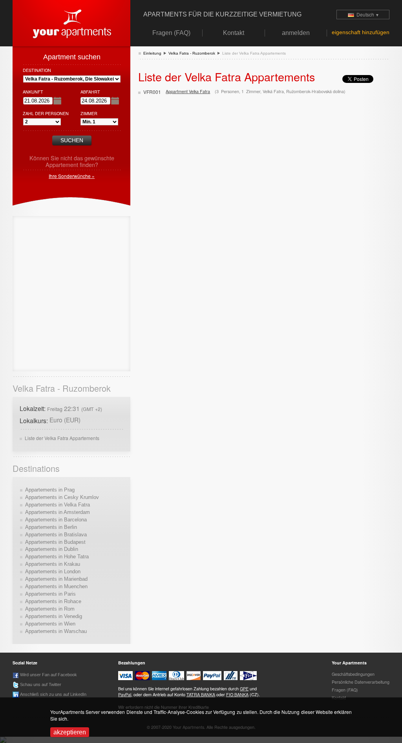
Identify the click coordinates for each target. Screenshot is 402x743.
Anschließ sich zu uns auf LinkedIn (52, 694)
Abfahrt (90, 92)
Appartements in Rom (50, 609)
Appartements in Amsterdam (57, 512)
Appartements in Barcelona (56, 520)
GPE (244, 689)
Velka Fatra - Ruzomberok (191, 53)
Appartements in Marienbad (56, 579)
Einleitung (152, 53)
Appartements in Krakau (52, 564)
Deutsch (366, 14)
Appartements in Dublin (51, 549)
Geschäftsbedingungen (353, 674)
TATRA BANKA (200, 694)
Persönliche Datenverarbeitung (360, 682)
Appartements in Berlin (51, 527)
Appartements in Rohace (53, 601)
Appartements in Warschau (56, 631)
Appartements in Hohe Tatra (57, 557)
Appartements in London (52, 571)
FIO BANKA (237, 694)
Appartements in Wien (50, 624)
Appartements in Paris (50, 594)
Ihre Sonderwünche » (72, 175)
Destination (37, 70)
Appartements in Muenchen (56, 586)
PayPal (124, 694)
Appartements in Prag (50, 490)
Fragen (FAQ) (345, 690)
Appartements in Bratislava (56, 535)
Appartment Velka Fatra (188, 91)
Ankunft (33, 92)
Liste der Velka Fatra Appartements (62, 438)
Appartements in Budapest (55, 542)
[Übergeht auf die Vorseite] (71, 22)
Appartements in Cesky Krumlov (62, 497)
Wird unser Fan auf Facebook (48, 674)
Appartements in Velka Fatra (57, 505)
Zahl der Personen (46, 113)
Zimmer (88, 113)
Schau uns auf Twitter (40, 684)
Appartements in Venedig (53, 616)
